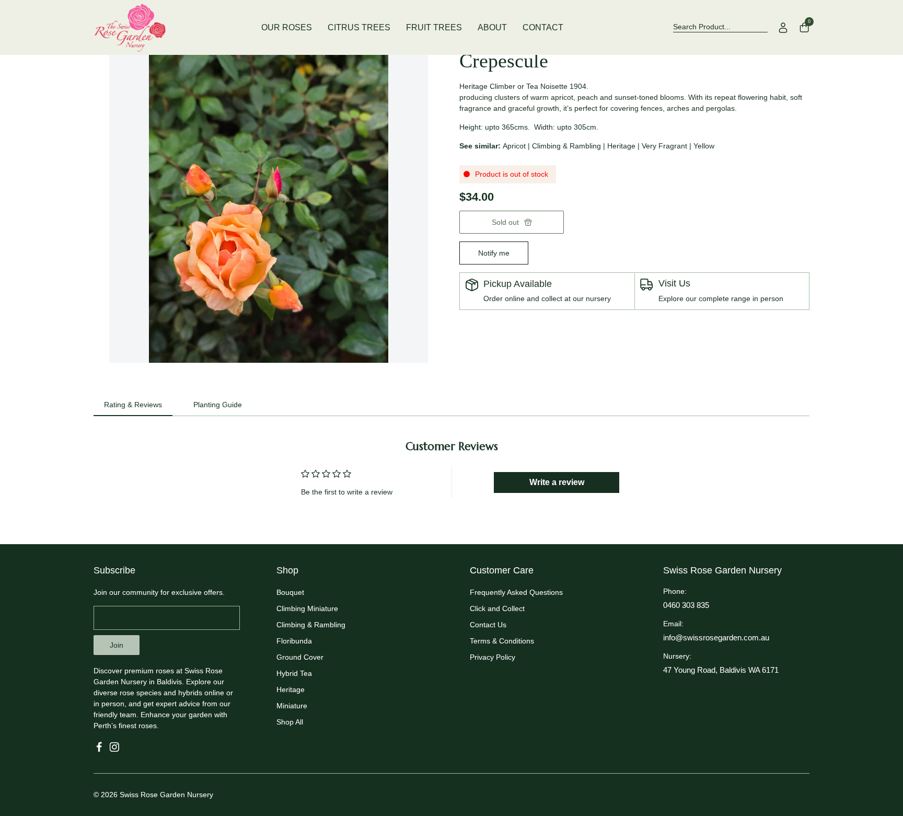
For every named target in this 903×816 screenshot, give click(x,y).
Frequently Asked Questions (516, 592)
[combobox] (720, 27)
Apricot (514, 146)
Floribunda (294, 641)
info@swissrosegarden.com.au (716, 637)
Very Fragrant (664, 146)
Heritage (621, 146)
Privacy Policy (492, 657)
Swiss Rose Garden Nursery (166, 794)
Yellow (703, 146)
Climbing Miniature (307, 608)
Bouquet (290, 592)
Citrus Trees (359, 27)
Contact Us (488, 624)
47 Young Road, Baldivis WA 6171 (721, 669)
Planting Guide (217, 404)
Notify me (494, 253)
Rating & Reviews (133, 404)
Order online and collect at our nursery (547, 298)
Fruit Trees (434, 27)
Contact (543, 27)
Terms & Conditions (502, 641)
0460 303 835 (686, 605)
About (492, 27)
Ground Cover (299, 657)
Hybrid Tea (294, 673)
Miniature (291, 706)
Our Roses (286, 27)
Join (116, 645)
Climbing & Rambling (566, 146)
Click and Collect (497, 608)
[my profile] (783, 27)
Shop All (289, 722)
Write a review (556, 482)
